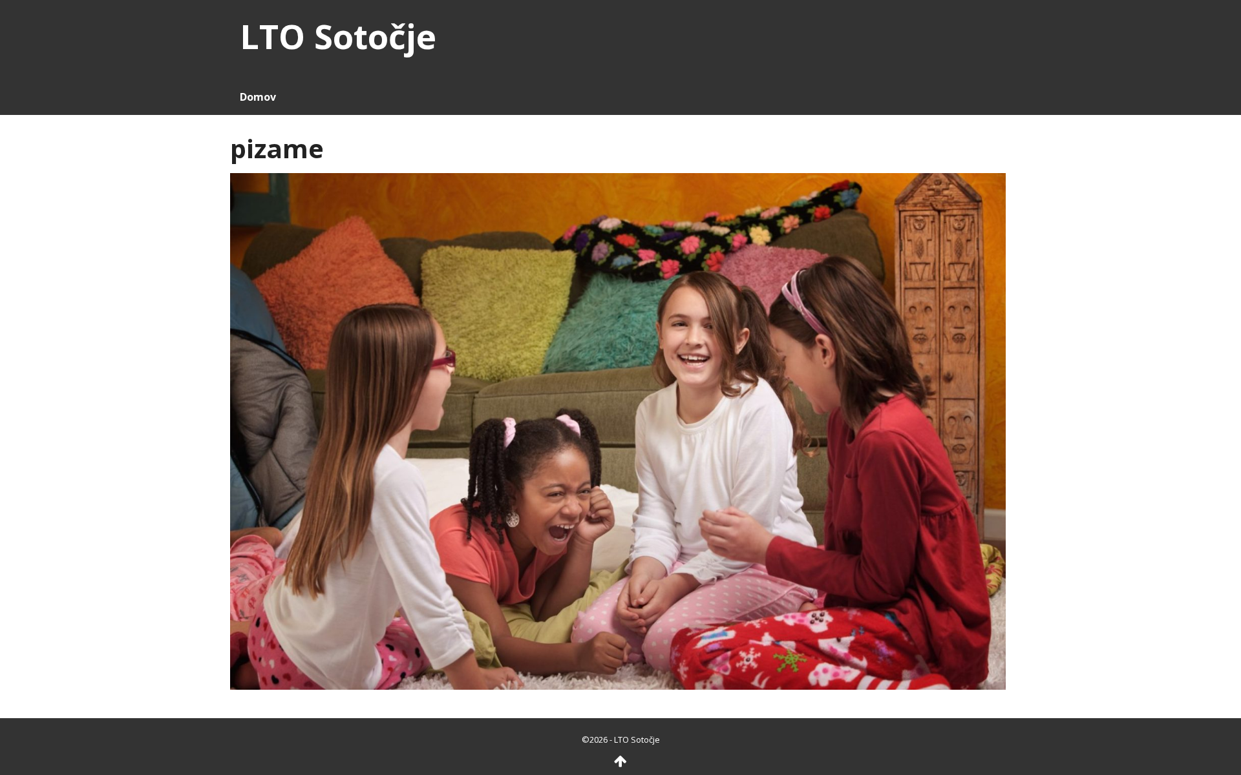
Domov (258, 97)
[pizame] (618, 430)
